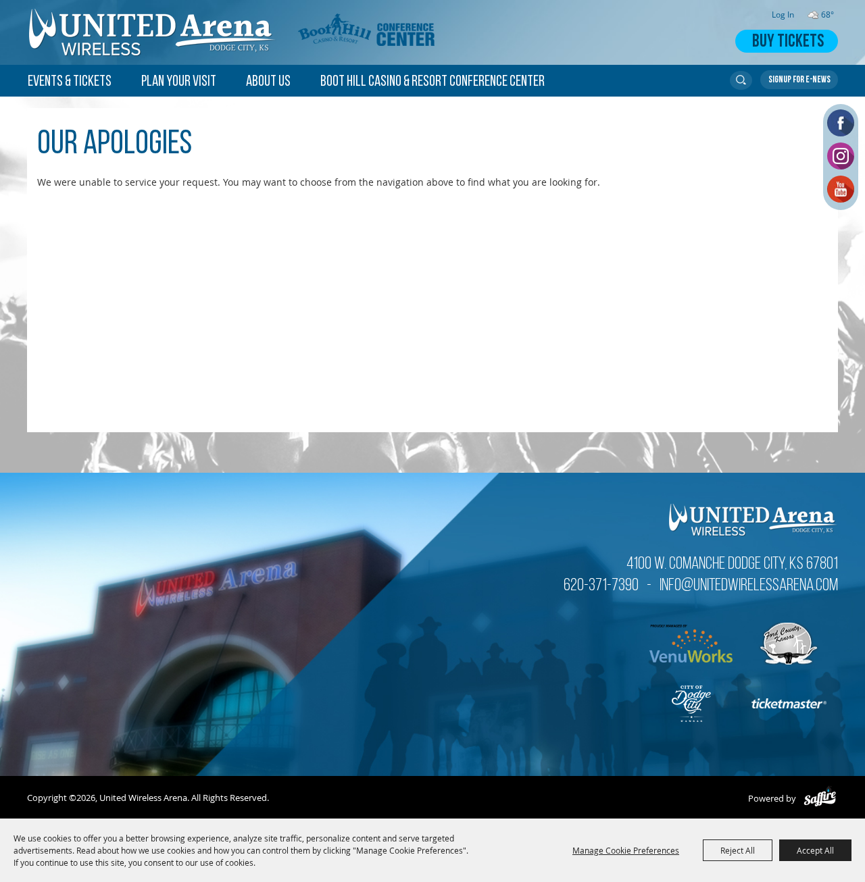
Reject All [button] (737, 850)
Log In (783, 14)
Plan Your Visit (178, 82)
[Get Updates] (799, 79)
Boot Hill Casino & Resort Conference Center (432, 82)
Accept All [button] (815, 850)
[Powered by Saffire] (820, 798)
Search (741, 80)
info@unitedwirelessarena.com (749, 586)
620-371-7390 (601, 586)
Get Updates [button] (799, 79)
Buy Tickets (788, 42)
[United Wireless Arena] (152, 32)
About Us (268, 82)
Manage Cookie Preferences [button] (625, 850)
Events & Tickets (70, 82)
